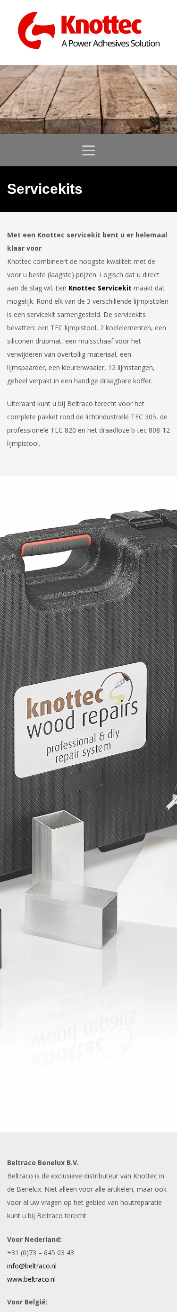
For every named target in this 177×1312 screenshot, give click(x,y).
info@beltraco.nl (32, 1265)
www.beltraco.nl (31, 1279)
